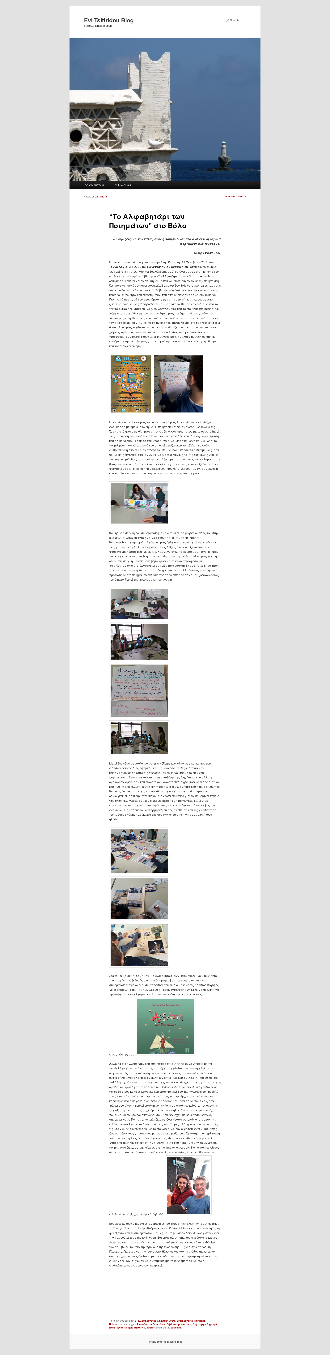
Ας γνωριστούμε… (96, 185)
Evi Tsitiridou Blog (109, 20)
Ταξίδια (138, 1327)
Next (242, 196)
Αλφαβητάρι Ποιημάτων (151, 1324)
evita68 (151, 1327)
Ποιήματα (199, 1320)
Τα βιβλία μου (122, 185)
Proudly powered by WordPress (165, 1341)
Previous (228, 196)
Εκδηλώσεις (168, 1320)
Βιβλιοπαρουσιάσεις (147, 1320)
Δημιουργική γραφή (205, 1324)
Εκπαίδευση (116, 1327)
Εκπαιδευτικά (184, 1320)
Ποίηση (129, 1327)
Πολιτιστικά (116, 1324)
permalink (176, 1327)
